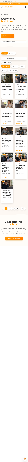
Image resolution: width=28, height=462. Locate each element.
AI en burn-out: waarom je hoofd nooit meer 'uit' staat (6, 141)
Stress (22, 66)
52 (22, 208)
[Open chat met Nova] (25, 459)
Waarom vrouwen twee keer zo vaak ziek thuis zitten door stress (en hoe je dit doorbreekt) (20, 115)
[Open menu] (25, 7)
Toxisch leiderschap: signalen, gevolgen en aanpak (5, 168)
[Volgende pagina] (25, 208)
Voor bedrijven (13, 70)
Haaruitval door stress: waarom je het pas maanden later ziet (7, 89)
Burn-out (15, 66)
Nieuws (12, 53)
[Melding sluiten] (26, 1)
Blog (5, 53)
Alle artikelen (5, 66)
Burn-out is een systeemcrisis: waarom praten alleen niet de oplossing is (20, 141)
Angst (3, 70)
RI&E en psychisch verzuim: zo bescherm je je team (20, 168)
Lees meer (4, 96)
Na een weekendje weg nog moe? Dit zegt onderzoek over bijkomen (21, 89)
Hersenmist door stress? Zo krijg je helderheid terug (6, 194)
